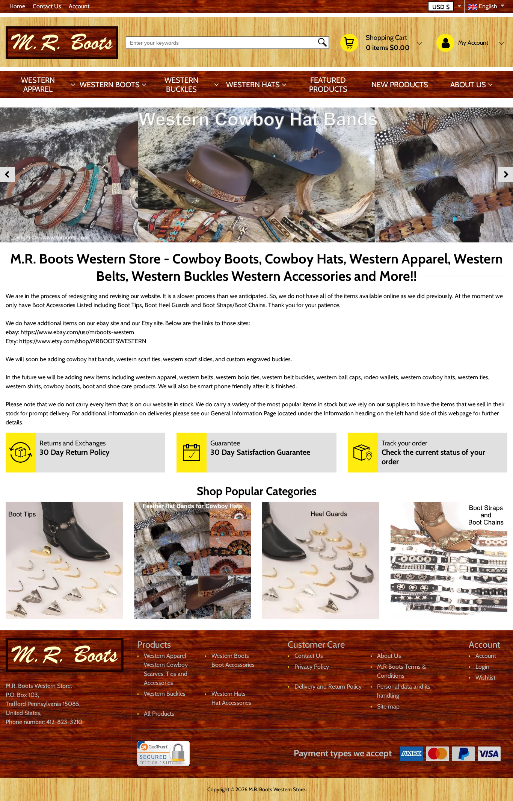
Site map (388, 706)
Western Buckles (181, 85)
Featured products (328, 85)
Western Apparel (38, 85)
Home (17, 6)
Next (505, 174)
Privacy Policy (311, 666)
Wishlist (485, 677)
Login (482, 666)
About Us (468, 84)
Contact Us (47, 6)
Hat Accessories (231, 702)
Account (79, 6)
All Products (159, 713)
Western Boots (110, 84)
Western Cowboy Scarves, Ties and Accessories (166, 673)
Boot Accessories (233, 664)
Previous (7, 174)
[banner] (256, 175)
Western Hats (253, 84)
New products (399, 84)
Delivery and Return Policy (328, 686)
